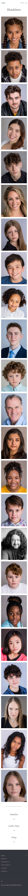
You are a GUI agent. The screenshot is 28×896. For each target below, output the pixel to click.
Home (3, 855)
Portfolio (5, 862)
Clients (4, 868)
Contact (4, 871)
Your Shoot (5, 865)
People (3, 859)
